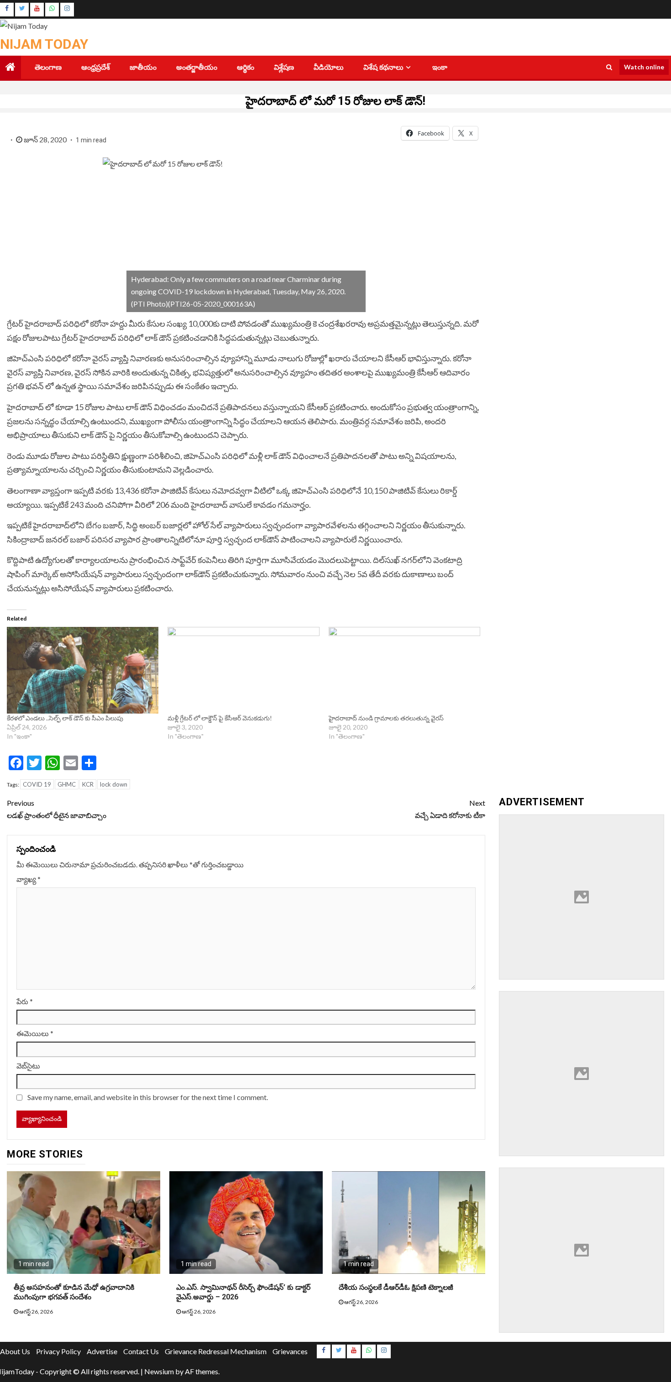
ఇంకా (439, 67)
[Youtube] (37, 9)
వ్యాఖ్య (28, 879)
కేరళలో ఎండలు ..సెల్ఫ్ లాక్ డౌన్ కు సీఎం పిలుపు (65, 718)
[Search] (609, 67)
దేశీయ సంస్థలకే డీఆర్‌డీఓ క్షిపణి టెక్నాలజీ (396, 1287)
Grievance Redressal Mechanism (216, 1351)
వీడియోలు (329, 67)
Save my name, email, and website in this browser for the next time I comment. (147, 1097)
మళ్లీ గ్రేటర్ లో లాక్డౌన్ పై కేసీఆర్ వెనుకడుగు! (220, 718)
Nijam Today (44, 44)
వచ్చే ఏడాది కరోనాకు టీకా (450, 808)
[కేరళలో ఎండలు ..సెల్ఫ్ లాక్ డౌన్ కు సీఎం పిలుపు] (82, 670)
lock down (113, 784)
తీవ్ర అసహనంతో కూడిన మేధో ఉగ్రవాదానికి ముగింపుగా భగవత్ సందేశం (74, 1292)
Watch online (644, 67)
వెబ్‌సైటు (28, 1065)
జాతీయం (143, 67)
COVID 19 (37, 784)
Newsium (159, 1371)
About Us (15, 1351)
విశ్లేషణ (284, 67)
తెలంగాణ (48, 67)
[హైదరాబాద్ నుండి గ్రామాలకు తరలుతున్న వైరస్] (404, 670)
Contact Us (141, 1351)
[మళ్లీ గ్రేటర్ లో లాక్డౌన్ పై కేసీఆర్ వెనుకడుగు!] (243, 670)
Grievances (290, 1351)
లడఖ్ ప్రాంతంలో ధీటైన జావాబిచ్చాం (56, 808)
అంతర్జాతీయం (196, 67)
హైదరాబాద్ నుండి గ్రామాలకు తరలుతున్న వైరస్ (387, 718)
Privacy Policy (58, 1351)
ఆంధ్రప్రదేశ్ (95, 67)
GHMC (67, 784)
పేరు (24, 1001)
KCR (88, 784)
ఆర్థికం (245, 67)
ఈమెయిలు (34, 1033)
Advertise (102, 1351)
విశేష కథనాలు (383, 67)
